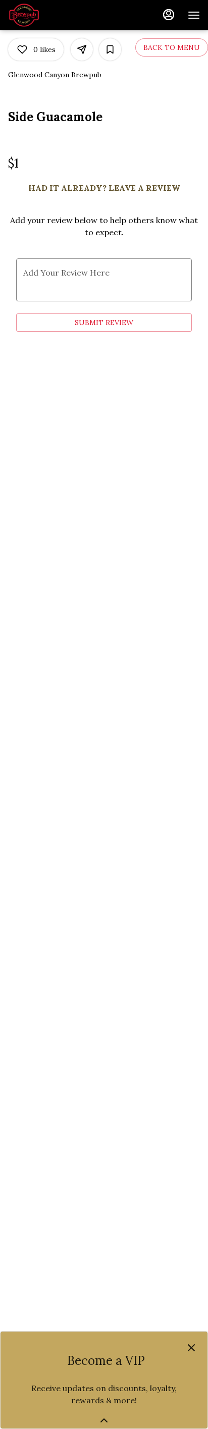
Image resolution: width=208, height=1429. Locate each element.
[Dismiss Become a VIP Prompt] (191, 1348)
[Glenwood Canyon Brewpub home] (53, 15)
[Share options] (82, 49)
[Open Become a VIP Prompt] (104, 1420)
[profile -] (169, 15)
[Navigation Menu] (194, 15)
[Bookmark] (110, 49)
